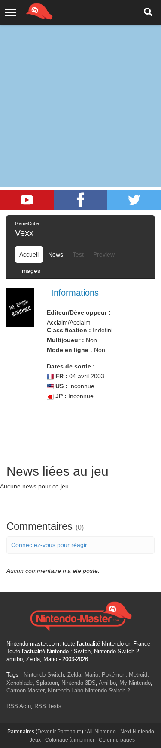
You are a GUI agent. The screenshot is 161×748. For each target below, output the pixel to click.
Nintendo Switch (44, 674)
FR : (60, 376)
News (55, 254)
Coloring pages (117, 740)
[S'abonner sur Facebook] (80, 200)
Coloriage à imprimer (69, 740)
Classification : (69, 330)
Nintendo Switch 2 (107, 690)
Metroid (138, 674)
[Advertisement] (80, 85)
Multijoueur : (65, 340)
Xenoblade (19, 683)
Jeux (35, 740)
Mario (91, 674)
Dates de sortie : (71, 366)
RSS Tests (47, 706)
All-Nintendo (101, 732)
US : (60, 386)
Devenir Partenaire (59, 732)
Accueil (29, 254)
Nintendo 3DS (78, 683)
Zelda (74, 674)
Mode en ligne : (69, 349)
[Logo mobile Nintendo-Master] (27, 10)
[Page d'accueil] (80, 615)
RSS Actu (18, 706)
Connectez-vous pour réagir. (49, 544)
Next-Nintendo (137, 732)
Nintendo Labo (65, 690)
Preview (104, 254)
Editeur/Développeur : (79, 312)
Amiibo (107, 683)
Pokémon (113, 674)
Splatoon (47, 683)
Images (30, 270)
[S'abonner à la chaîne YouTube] (27, 200)
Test (78, 254)
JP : (60, 396)
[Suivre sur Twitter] (134, 200)
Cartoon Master (25, 690)
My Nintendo (135, 683)
